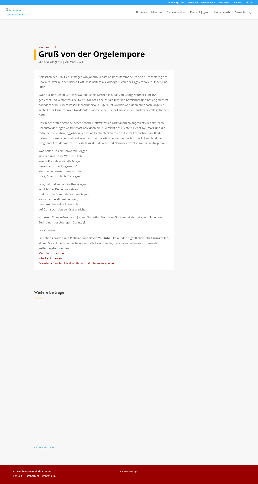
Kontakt (248, 3)
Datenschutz (33, 476)
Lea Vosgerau (53, 62)
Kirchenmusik (222, 12)
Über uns (156, 12)
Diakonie (240, 12)
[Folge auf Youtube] (225, 473)
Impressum (49, 476)
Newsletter (223, 3)
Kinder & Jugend (199, 12)
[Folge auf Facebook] (211, 473)
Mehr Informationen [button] (52, 253)
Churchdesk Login (129, 471)
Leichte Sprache (176, 3)
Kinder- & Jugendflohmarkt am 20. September (74, 363)
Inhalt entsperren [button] (50, 258)
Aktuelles (141, 12)
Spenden (236, 3)
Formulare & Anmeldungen (201, 3)
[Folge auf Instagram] (239, 473)
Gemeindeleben (176, 12)
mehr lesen (44, 335)
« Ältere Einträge (44, 447)
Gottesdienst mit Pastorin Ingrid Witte (68, 410)
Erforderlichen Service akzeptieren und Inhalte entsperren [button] (77, 263)
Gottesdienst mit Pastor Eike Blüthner (68, 316)
